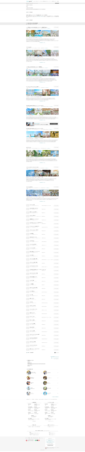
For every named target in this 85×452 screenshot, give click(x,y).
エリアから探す (34, 1)
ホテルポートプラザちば (33, 305)
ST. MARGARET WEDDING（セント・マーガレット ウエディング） (38, 269)
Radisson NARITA (32, 327)
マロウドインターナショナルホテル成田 (34, 334)
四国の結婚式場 (35, 412)
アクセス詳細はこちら (47, 87)
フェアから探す (40, 1)
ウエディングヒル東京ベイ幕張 (33, 258)
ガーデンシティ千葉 (32, 204)
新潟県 (31, 407)
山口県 (31, 413)
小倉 (33, 419)
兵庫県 (36, 410)
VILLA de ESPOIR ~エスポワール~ (34, 208)
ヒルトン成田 (31, 294)
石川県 (28, 408)
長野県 (30, 407)
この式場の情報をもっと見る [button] (42, 42)
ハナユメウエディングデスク (40, 16)
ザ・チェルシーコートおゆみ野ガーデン (34, 226)
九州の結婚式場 (32, 415)
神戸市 (31, 419)
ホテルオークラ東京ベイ (33, 215)
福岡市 (32, 419)
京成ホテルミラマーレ (32, 312)
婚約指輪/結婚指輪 (44, 1)
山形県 (36, 405)
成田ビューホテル (32, 298)
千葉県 (36, 407)
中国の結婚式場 (29, 412)
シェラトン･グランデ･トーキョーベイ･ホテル (32, 167)
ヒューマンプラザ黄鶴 (32, 323)
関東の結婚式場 (33, 399)
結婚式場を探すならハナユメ (29, 399)
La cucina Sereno (32, 240)
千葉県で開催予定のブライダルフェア (55, 356)
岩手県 (35, 405)
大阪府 (35, 410)
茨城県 (35, 408)
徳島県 (36, 413)
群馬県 (37, 408)
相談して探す (37, 1)
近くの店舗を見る (54, 123)
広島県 (28, 413)
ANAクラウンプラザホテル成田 (33, 287)
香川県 (35, 413)
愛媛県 (37, 413)
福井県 (30, 408)
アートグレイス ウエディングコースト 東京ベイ (32, 86)
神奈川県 (38, 407)
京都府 (37, 410)
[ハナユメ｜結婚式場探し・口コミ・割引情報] (29, 1)
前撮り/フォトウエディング (48, 1)
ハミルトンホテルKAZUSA (33, 244)
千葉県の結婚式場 (36, 399)
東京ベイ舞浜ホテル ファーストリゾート (35, 251)
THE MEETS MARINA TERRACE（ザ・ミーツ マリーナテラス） (35, 105)
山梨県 (28, 407)
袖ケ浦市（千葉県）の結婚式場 (41, 399)
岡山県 (30, 413)
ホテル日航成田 (31, 233)
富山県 (32, 407)
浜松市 (28, 419)
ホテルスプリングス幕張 (33, 341)
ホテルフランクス (28, 147)
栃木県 (36, 408)
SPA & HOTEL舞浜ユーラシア (33, 276)
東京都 (35, 407)
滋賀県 (39, 410)
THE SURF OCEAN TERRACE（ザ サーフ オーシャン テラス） (34, 128)
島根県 (32, 413)
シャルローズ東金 (32, 280)
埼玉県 (39, 407)
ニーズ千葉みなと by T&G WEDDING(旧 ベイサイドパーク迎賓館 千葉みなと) (36, 27)
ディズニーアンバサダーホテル (33, 345)
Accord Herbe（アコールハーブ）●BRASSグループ (36, 222)
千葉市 (26, 6)
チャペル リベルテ (32, 316)
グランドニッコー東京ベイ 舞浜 (33, 262)
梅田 (46, 419)
